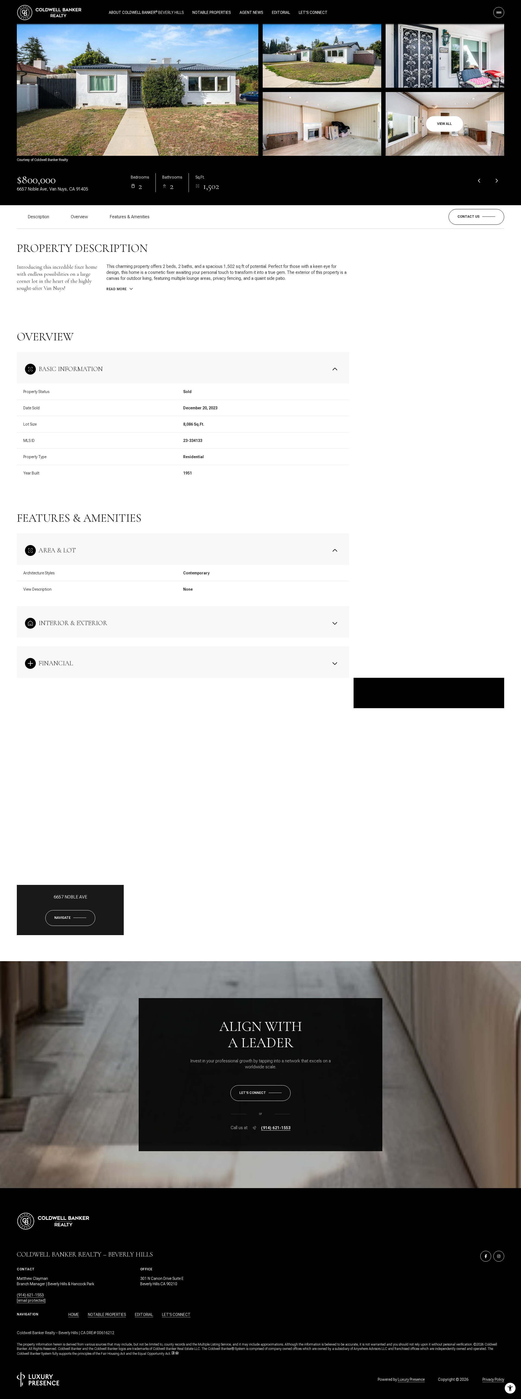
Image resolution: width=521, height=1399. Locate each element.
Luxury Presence (411, 1379)
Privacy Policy (493, 1379)
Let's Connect (313, 12)
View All (444, 124)
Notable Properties (211, 12)
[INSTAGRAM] (498, 1256)
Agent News (251, 12)
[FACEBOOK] (485, 1256)
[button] (476, 217)
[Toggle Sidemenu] (498, 12)
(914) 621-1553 (275, 1128)
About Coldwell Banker (132, 12)
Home (73, 1314)
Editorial (281, 12)
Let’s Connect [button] (176, 1314)
